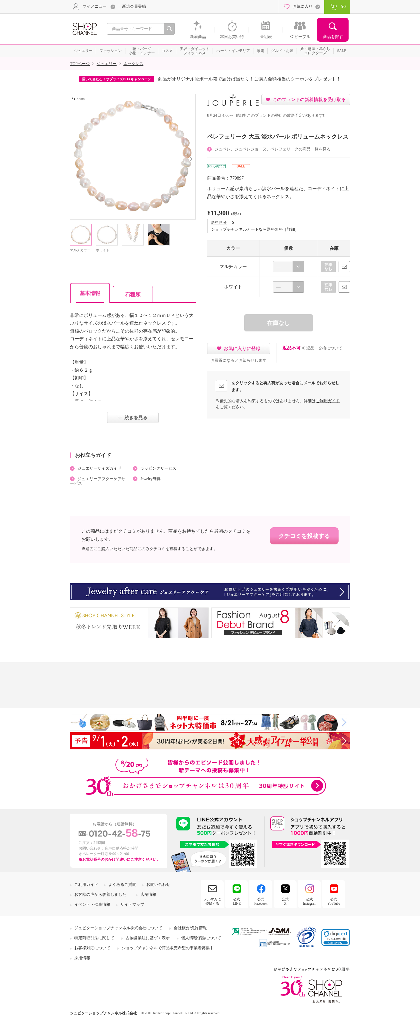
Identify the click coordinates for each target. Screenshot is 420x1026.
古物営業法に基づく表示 (148, 938)
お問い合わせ (158, 884)
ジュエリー (107, 64)
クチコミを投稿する (304, 536)
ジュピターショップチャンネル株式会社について (118, 928)
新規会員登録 (134, 6)
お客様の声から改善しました (100, 894)
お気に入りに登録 (242, 348)
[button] (335, 937)
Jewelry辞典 (150, 479)
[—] (288, 266)
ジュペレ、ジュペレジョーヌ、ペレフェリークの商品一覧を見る (273, 149)
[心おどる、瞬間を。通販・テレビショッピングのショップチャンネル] (84, 28)
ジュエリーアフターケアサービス (97, 481)
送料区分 (219, 222)
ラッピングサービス (158, 468)
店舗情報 (148, 894)
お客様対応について (92, 948)
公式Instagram (309, 901)
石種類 (133, 294)
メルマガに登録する (212, 901)
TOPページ (80, 64)
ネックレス (133, 64)
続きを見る (136, 417)
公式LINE (237, 901)
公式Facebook (260, 901)
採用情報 (82, 958)
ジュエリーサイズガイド (99, 468)
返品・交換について (324, 348)
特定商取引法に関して (94, 938)
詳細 (291, 229)
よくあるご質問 (122, 884)
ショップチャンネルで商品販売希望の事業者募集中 (168, 948)
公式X (285, 901)
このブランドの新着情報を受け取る (309, 99)
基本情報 (90, 293)
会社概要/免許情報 (190, 928)
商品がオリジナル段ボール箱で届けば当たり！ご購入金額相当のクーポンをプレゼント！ (249, 79)
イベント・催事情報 (92, 904)
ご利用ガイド (328, 401)
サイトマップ (132, 904)
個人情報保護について (201, 938)
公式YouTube (333, 901)
